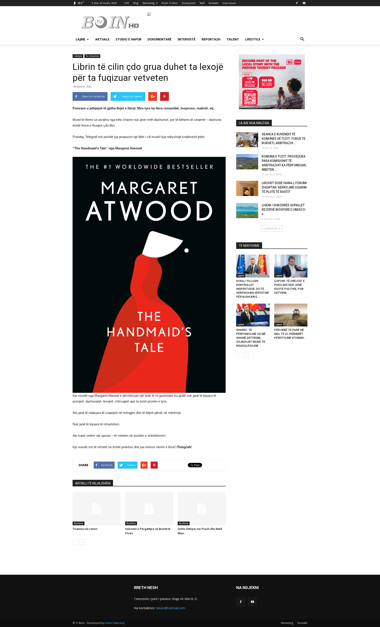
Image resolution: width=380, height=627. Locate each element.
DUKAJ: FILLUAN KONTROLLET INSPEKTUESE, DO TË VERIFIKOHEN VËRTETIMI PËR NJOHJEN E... (252, 288)
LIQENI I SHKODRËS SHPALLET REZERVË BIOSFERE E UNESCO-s (284, 209)
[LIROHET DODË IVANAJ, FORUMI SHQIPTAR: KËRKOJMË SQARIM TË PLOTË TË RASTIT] (247, 188)
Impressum (229, 3)
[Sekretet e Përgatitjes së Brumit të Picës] (149, 508)
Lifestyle (252, 39)
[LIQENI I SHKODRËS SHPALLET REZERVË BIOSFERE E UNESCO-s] (247, 210)
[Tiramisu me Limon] (97, 508)
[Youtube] (304, 3)
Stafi (202, 3)
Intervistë (186, 39)
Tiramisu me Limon (85, 529)
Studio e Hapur (128, 39)
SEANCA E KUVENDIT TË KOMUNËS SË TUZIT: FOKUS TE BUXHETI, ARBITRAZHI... (283, 138)
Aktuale (102, 39)
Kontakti (213, 3)
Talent (233, 39)
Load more (270, 228)
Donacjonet (188, 3)
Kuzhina (78, 523)
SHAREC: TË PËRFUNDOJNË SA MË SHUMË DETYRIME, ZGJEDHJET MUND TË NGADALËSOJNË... (251, 337)
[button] (302, 40)
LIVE (126, 3)
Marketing (148, 3)
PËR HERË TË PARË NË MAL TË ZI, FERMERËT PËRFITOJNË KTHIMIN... (290, 333)
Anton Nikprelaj (114, 623)
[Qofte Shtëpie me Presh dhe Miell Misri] (202, 508)
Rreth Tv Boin (170, 3)
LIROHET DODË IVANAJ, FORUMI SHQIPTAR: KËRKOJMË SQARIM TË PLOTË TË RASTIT (284, 187)
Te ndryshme (92, 56)
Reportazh (211, 39)
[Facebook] (297, 3)
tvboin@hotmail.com (170, 608)
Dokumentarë (160, 39)
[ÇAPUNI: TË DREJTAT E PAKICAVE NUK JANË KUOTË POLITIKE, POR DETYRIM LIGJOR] (291, 266)
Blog (135, 3)
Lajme (80, 39)
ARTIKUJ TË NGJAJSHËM (92, 483)
